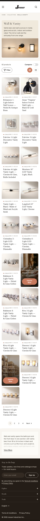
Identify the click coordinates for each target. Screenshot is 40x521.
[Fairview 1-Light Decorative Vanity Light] (10, 123)
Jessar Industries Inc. (16, 517)
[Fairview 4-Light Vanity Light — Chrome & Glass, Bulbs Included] (10, 155)
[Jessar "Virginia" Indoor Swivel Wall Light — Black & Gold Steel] (29, 86)
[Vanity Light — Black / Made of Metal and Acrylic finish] (10, 190)
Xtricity (7, 97)
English (4, 506)
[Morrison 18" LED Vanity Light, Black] (29, 155)
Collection (11, 15)
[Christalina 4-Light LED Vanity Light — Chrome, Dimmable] (29, 225)
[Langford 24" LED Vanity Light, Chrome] (29, 190)
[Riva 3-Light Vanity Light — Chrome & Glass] (29, 297)
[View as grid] (29, 70)
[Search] (36, 7)
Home (4, 15)
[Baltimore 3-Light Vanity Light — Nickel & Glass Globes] (10, 262)
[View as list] (35, 70)
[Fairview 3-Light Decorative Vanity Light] (29, 123)
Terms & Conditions (31, 481)
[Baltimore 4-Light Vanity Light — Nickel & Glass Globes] (10, 297)
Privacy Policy (8, 483)
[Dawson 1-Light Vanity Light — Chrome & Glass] (29, 331)
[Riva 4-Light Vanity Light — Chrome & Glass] (10, 331)
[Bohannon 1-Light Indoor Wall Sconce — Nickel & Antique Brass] (10, 86)
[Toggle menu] (3, 7)
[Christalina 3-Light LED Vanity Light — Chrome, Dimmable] (10, 225)
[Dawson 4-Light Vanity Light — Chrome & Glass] (10, 395)
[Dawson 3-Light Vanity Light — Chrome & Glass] (29, 363)
